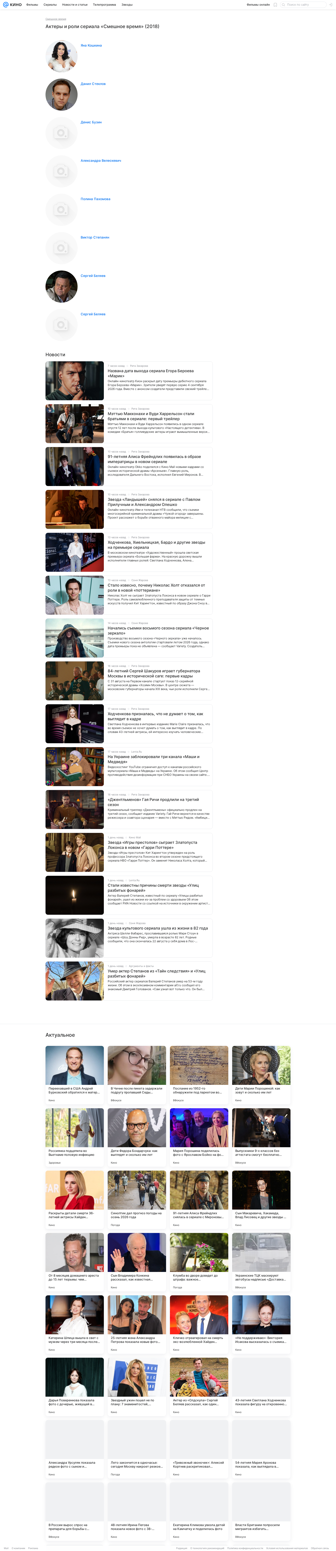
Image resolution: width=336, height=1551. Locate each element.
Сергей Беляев (93, 276)
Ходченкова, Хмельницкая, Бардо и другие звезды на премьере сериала (156, 545)
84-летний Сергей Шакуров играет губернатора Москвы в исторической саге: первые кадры (154, 673)
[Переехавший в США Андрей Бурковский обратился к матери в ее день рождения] (75, 1075)
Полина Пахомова (95, 199)
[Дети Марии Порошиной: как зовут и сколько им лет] (261, 1075)
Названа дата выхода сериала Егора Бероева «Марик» (151, 373)
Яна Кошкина (91, 45)
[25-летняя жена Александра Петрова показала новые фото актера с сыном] (137, 1324)
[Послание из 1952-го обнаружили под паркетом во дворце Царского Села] (199, 1075)
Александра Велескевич (101, 161)
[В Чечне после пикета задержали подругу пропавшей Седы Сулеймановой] (137, 1075)
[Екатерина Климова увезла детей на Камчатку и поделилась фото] (199, 1511)
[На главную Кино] (15, 4)
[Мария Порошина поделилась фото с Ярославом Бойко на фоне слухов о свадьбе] (199, 1137)
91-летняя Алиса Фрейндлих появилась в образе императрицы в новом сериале (154, 459)
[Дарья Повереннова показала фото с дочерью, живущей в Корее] (75, 1387)
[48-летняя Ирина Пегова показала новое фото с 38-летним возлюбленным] (137, 1511)
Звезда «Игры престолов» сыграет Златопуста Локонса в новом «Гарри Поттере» (152, 845)
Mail (6, 1548)
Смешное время (56, 18)
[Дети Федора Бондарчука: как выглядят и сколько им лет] (137, 1137)
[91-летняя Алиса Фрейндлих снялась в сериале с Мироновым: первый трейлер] (199, 1200)
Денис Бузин (91, 122)
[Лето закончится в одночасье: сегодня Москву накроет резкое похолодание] (137, 1449)
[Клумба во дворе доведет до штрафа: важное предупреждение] (199, 1262)
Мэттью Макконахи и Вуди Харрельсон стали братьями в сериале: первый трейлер (151, 416)
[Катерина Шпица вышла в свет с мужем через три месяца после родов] (75, 1324)
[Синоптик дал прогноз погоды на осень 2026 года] (137, 1200)
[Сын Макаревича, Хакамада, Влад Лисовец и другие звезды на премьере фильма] (261, 1200)
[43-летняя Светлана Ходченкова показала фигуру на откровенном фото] (261, 1387)
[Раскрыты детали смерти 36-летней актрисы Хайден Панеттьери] (75, 1200)
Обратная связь (320, 1548)
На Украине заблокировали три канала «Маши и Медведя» (154, 759)
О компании (18, 1548)
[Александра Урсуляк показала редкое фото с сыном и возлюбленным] (75, 1449)
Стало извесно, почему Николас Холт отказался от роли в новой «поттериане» (156, 588)
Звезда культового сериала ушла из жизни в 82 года (158, 928)
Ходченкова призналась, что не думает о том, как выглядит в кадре (155, 716)
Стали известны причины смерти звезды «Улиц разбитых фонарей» (153, 888)
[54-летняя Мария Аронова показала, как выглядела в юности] (261, 1449)
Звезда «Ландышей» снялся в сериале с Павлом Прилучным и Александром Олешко (154, 502)
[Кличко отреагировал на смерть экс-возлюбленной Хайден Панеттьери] (199, 1324)
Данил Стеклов (93, 84)
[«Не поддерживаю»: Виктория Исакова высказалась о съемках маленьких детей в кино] (261, 1324)
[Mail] (6, 4)
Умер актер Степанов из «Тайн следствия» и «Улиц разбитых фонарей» (157, 973)
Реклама (33, 1548)
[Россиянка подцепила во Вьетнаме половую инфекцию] (75, 1137)
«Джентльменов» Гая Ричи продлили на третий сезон (153, 802)
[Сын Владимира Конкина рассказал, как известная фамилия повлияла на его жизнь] (137, 1262)
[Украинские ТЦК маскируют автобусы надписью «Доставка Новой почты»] (261, 1262)
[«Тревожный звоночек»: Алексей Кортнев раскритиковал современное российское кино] (199, 1449)
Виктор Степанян (95, 237)
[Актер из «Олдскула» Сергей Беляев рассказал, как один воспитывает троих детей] (199, 1387)
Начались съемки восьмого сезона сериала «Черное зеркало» (158, 630)
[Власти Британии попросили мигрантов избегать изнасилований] (261, 1511)
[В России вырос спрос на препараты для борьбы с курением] (75, 1511)
